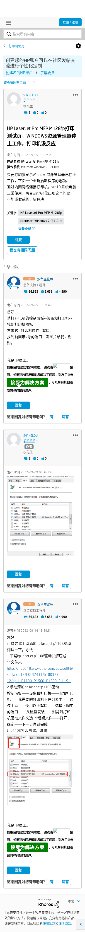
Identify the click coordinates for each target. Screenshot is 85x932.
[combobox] (42, 34)
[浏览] (7, 22)
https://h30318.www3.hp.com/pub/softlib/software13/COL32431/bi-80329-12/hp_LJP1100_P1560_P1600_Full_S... (40, 674)
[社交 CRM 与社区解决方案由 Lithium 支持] (49, 903)
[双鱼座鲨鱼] (14, 283)
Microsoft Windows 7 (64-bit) (41, 221)
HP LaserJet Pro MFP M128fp (41, 213)
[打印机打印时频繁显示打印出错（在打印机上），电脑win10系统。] (28, 82)
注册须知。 (66, 923)
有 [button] (51, 416)
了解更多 (47, 73)
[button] (75, 94)
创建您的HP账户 (19, 73)
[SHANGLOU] (14, 99)
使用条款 (49, 923)
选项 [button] (78, 46)
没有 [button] (65, 416)
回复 (18, 239)
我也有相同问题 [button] (22, 250)
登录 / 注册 (70, 22)
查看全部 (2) (26, 229)
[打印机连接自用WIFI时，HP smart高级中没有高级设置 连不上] (33, 82)
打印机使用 (16, 46)
